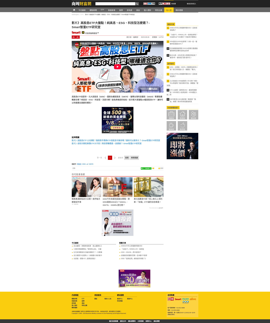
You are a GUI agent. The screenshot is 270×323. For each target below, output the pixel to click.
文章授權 (141, 321)
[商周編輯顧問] (185, 302)
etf (87, 164)
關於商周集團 (113, 321)
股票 (83, 301)
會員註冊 (190, 4)
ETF (83, 298)
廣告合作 (123, 321)
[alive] (193, 299)
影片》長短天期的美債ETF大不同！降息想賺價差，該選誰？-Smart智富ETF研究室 (107, 143)
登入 (194, 4)
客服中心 (130, 298)
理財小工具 (107, 298)
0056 (84, 164)
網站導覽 (157, 321)
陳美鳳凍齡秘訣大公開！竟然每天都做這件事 (86, 200)
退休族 (171, 129)
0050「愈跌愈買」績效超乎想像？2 (133, 258)
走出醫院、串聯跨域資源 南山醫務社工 (88, 246)
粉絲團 (173, 4)
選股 (95, 298)
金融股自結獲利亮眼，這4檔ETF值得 (134, 255)
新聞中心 (149, 321)
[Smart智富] (178, 299)
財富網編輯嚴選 (91, 33)
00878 (91, 164)
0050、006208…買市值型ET (131, 252)
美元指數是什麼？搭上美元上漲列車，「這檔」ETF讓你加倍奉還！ (148, 200)
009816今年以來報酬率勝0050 (131, 246)
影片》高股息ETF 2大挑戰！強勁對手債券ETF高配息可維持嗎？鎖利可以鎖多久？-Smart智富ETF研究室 (116, 140)
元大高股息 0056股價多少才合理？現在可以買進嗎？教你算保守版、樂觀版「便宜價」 (182, 83)
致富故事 (74, 301)
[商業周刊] (171, 299)
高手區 (182, 129)
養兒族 (193, 118)
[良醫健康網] (185, 299)
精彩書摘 (74, 307)
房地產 (74, 303)
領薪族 (171, 118)
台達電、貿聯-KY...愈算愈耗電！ (85, 258)
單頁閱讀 (134, 158)
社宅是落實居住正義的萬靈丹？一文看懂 (88, 252)
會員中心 (120, 298)
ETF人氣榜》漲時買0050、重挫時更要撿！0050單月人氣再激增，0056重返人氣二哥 (182, 92)
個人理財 (74, 305)
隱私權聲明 (132, 321)
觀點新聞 (74, 298)
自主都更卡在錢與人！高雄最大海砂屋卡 (88, 255)
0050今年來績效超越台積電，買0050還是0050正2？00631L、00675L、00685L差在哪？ (116, 202)
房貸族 (182, 118)
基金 (83, 303)
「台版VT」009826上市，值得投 (132, 249)
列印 (162, 168)
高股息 (79, 164)
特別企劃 (84, 305)
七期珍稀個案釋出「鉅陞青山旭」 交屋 (87, 249)
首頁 (76, 9)
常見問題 (120, 301)
